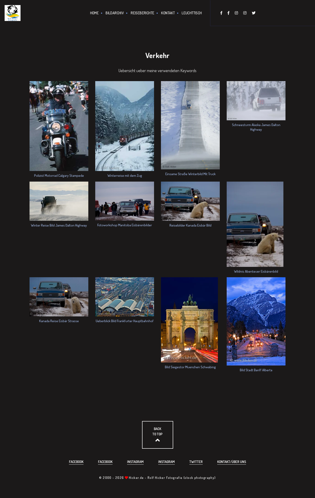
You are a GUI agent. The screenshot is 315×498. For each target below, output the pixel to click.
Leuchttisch (192, 13)
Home (94, 13)
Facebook (76, 462)
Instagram (135, 462)
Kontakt (168, 13)
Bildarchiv (115, 13)
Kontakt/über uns (231, 462)
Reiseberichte (142, 13)
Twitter (196, 462)
